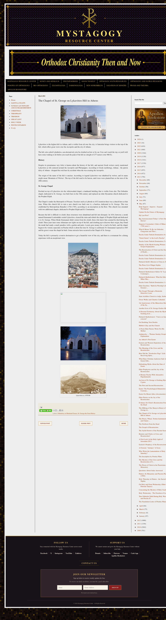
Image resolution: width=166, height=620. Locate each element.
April (141, 506)
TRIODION (15, 116)
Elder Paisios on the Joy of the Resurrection (149, 398)
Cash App (134, 553)
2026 (139, 139)
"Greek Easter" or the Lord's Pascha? (152, 238)
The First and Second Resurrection (151, 385)
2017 (139, 163)
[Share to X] (58, 410)
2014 (139, 173)
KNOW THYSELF (88, 81)
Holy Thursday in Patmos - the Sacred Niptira (152, 480)
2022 (139, 146)
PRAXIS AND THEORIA (139, 85)
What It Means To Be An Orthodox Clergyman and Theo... (151, 230)
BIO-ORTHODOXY (40, 85)
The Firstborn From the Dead (149, 424)
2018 (139, 160)
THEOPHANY (16, 113)
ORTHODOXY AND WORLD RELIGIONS (146, 81)
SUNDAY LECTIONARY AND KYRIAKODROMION (21, 107)
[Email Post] (40, 407)
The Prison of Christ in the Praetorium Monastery (152, 466)
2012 (139, 520)
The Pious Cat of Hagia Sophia (150, 265)
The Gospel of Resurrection (148, 427)
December (143, 180)
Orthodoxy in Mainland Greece (67, 413)
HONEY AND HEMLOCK (49, 81)
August (142, 193)
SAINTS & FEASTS (18, 103)
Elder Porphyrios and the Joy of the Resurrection (151, 370)
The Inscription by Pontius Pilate (150, 456)
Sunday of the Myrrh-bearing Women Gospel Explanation (152, 245)
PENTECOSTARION (18, 125)
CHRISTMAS (16, 111)
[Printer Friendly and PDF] (45, 411)
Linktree (78, 553)
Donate (98, 553)
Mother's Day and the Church (149, 325)
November (143, 183)
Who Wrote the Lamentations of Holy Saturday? (152, 452)
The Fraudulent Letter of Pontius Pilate (152, 501)
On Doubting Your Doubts (148, 322)
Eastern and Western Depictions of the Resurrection (152, 344)
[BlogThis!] (56, 410)
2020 (139, 153)
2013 (139, 177)
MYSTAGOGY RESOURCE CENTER (21, 81)
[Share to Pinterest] (62, 410)
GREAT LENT (16, 119)
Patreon (117, 553)
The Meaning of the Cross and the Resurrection (151, 349)
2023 (139, 143)
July (141, 197)
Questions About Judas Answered (151, 470)
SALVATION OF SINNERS (116, 85)
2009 (139, 530)
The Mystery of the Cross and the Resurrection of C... (150, 461)
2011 (139, 524)
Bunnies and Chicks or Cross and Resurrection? (150, 435)
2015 (139, 170)
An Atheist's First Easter (147, 339)
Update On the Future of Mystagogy (151, 212)
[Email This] (54, 410)
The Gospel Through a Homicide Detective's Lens (150, 292)
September (143, 190)
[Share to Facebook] (60, 410)
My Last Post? (144, 215)
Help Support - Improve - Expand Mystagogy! (150, 208)
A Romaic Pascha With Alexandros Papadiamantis (151, 376)
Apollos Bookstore (118, 555)
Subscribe (107, 553)
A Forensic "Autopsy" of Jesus (149, 448)
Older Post (86, 423)
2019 (139, 156)
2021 (139, 149)
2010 (139, 527)
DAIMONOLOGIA (76, 85)
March (141, 509)
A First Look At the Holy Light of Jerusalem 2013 (151, 440)
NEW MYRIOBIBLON (94, 85)
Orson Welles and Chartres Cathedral (152, 299)
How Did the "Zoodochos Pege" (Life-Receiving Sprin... (152, 354)
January (142, 516)
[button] (6, 610)
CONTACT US (89, 563)
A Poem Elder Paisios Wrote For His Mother (151, 330)
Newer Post (45, 423)
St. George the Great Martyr (86, 413)
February (142, 512)
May (141, 203)
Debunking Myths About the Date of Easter (152, 365)
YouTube (69, 553)
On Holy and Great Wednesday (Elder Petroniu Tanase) (152, 485)
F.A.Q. (13, 128)
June (141, 200)
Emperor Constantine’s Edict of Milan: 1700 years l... (152, 225)
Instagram (59, 553)
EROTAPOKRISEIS (70, 81)
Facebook (43, 553)
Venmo (125, 553)
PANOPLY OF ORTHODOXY (19, 85)
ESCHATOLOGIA (58, 85)
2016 (139, 166)
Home (124, 423)
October (142, 186)
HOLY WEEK (16, 122)
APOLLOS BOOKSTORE (17, 90)
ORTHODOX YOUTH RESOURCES (112, 81)
